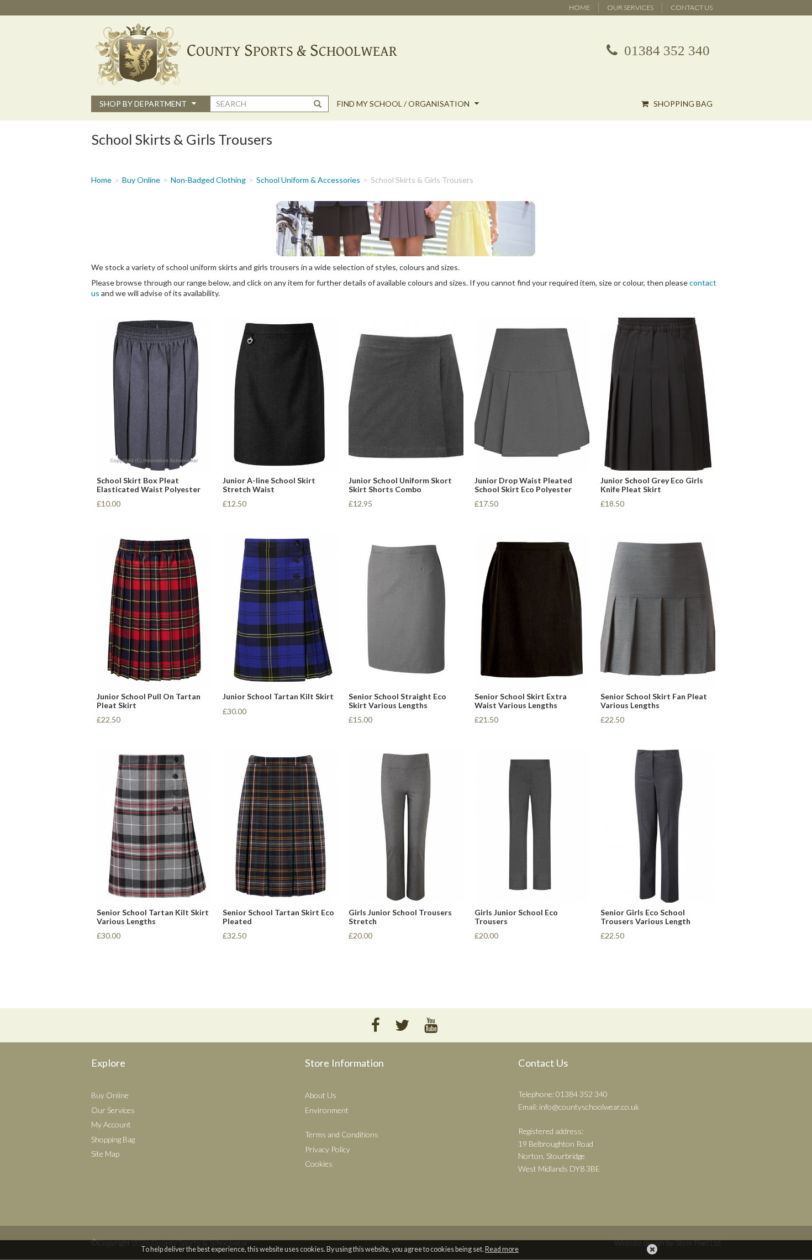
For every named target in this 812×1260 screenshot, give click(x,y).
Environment (327, 1110)
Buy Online (141, 179)
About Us (320, 1095)
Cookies (319, 1163)
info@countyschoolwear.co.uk (589, 1106)
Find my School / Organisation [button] (404, 103)
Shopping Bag (682, 103)
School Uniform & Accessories (308, 179)
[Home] (406, 54)
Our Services (630, 7)
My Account (111, 1124)
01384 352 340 (665, 50)
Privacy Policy (327, 1149)
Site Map (105, 1153)
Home (579, 7)
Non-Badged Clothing (208, 179)
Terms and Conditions (341, 1134)
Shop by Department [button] (143, 103)
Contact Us (692, 7)
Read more (502, 1249)
